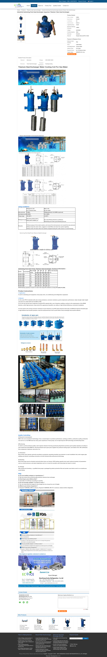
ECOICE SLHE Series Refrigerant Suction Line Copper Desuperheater (60, 645)
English (91, 1)
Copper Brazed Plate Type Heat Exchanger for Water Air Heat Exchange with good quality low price (43, 639)
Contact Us (66, 5)
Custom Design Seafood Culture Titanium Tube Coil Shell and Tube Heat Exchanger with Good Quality (60, 648)
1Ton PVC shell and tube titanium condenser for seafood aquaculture (53, 627)
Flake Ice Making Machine (25, 634)
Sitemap (75, 644)
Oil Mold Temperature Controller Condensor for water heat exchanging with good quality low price (43, 650)
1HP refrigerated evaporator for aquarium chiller (67, 629)
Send (85, 638)
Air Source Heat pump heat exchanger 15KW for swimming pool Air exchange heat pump (24, 628)
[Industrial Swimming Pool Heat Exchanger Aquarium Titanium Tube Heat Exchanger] (46, 28)
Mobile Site (73, 646)
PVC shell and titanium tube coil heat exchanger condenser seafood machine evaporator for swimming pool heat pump (38, 629)
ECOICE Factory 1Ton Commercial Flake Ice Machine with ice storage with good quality (26, 641)
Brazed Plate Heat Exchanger (43, 634)
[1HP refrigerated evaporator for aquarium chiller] (68, 622)
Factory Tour (48, 5)
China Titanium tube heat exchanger (34, 653)
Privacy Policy (22, 653)
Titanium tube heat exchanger (34, 10)
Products (34, 5)
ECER (59, 655)
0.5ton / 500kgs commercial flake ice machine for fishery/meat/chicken (25, 639)
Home (28, 5)
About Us (40, 5)
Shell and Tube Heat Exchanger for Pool (58, 635)
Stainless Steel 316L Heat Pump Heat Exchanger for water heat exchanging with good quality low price (43, 646)
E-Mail (71, 644)
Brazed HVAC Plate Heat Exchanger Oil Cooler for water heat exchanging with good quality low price (43, 643)
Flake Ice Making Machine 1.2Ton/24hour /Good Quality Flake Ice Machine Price (25, 645)
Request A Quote (82, 1)
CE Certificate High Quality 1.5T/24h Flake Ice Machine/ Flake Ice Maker (25, 649)
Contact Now (72, 54)
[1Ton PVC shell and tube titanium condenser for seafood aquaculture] (53, 621)
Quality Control (57, 5)
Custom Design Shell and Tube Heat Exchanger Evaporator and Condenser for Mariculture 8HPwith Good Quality (60, 641)
